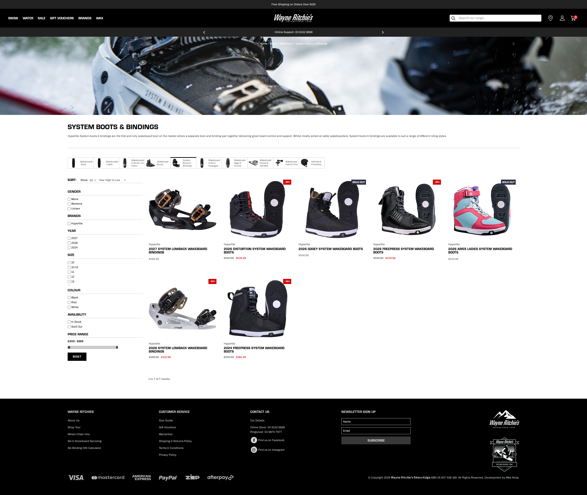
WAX (99, 18)
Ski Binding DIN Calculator (84, 448)
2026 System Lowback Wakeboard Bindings (178, 349)
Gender (74, 192)
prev (204, 34)
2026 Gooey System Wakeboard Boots (331, 249)
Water (28, 18)
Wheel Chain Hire (79, 434)
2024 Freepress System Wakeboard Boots (254, 349)
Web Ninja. (512, 478)
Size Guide (166, 420)
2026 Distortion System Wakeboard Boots (255, 250)
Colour (74, 290)
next (383, 34)
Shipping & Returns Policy (175, 441)
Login (562, 18)
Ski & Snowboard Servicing (85, 441)
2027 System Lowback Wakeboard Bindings (178, 250)
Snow (13, 18)
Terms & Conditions (171, 448)
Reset (77, 357)
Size (71, 255)
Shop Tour (74, 427)
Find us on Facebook (271, 440)
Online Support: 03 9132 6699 (294, 32)
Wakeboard (286, 44)
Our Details (257, 420)
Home (263, 44)
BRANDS (84, 18)
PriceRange (105, 335)
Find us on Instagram (271, 450)
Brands (74, 216)
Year (72, 231)
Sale (41, 18)
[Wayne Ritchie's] (293, 17)
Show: (84, 180)
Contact (550, 18)
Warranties (165, 434)
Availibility (77, 315)
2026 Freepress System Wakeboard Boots (403, 250)
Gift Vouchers (62, 18)
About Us (73, 420)
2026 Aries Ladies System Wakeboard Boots (480, 250)
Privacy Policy (167, 455)
